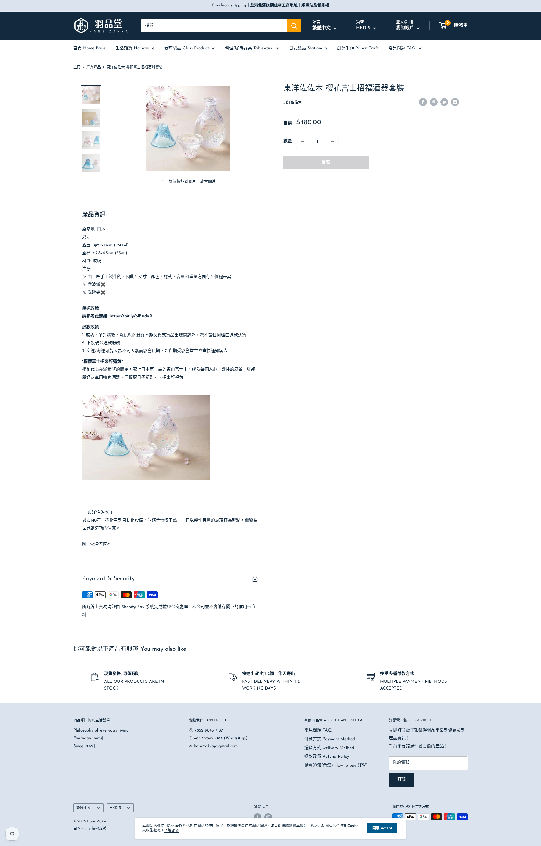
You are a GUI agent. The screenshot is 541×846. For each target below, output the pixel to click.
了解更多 (171, 830)
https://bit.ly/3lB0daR (131, 316)
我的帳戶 (405, 28)
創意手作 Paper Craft (357, 48)
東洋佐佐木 (292, 102)
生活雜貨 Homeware (135, 48)
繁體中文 (83, 808)
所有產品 (93, 67)
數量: (288, 141)
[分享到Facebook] (423, 102)
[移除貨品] (302, 141)
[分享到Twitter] (444, 102)
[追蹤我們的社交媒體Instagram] (268, 817)
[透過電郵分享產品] (455, 102)
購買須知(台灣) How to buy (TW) (336, 765)
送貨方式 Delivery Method (329, 748)
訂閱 (401, 779)
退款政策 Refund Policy (326, 757)
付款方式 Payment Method (329, 739)
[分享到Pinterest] (434, 102)
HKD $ (115, 808)
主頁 (77, 67)
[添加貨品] (332, 141)
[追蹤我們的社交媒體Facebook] (257, 817)
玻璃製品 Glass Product (186, 48)
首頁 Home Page (89, 48)
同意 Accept (382, 828)
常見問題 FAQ (402, 48)
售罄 (326, 162)
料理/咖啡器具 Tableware (249, 48)
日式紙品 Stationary (308, 48)
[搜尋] (294, 25)
